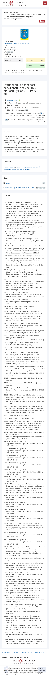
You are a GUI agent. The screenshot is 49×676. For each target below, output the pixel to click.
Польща (27, 169)
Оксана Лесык (12, 100)
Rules (16, 652)
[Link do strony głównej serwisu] (14, 3)
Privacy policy (27, 652)
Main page (6, 652)
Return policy (39, 652)
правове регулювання (24, 167)
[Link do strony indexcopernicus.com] (24, 661)
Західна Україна (18, 169)
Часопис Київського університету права (20, 15)
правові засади (9, 167)
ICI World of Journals (11, 12)
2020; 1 (41, 15)
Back (42, 21)
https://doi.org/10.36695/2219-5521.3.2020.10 (20, 188)
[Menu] (45, 3)
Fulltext (7, 183)
